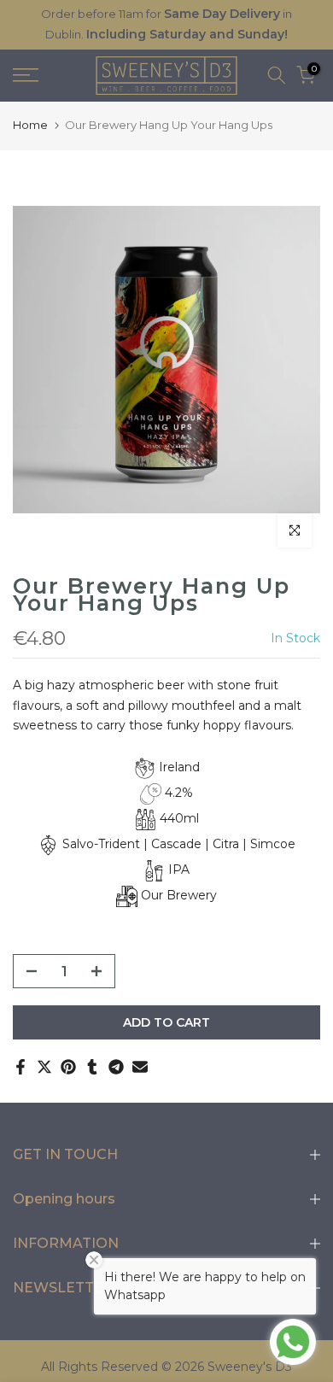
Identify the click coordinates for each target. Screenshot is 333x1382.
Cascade (176, 844)
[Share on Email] (140, 1067)
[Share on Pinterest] (68, 1067)
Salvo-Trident (101, 844)
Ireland (179, 767)
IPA (179, 869)
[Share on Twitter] (44, 1067)
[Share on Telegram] (116, 1067)
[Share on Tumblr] (92, 1067)
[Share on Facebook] (20, 1067)
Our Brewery (179, 895)
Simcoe (272, 844)
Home (30, 125)
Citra (226, 844)
